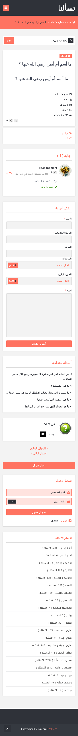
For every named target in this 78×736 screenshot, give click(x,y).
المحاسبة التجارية (55, 607)
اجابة (65, 110)
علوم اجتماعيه (55, 630)
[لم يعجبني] (11, 120)
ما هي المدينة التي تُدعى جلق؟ (53, 399)
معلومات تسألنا (53, 660)
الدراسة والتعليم (54, 577)
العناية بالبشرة (55, 592)
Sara (66, 99)
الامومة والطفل (55, 562)
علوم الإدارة (58, 637)
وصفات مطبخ (56, 682)
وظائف (60, 690)
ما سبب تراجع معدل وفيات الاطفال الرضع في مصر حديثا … (37, 392)
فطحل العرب (56, 652)
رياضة (60, 622)
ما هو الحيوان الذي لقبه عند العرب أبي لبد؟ (47, 406)
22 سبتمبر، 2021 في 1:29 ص (29, 174)
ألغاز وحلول (57, 548)
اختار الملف (63, 265)
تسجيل (54, 520)
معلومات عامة (57, 22)
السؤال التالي (39, 453)
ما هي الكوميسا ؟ (60, 385)
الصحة (60, 585)
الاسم (68, 218)
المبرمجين (58, 600)
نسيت (12, 501)
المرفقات (67, 258)
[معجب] (16, 120)
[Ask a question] (7, 728)
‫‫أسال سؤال (39, 465)
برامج (61, 615)
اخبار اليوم (59, 555)
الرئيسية (71, 22)
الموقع (68, 246)
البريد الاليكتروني (62, 232)
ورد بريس (59, 675)
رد (7, 173)
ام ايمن (64, 133)
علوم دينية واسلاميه (51, 645)
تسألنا (66, 8)
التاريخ (59, 570)
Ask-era (53, 729)
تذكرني (63, 520)
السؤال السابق (38, 448)
